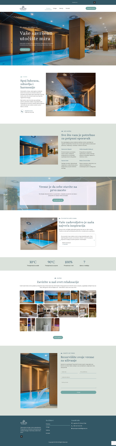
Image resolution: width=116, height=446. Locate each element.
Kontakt (68, 8)
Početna (48, 8)
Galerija (61, 8)
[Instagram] (94, 2)
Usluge (55, 8)
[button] (60, 240)
